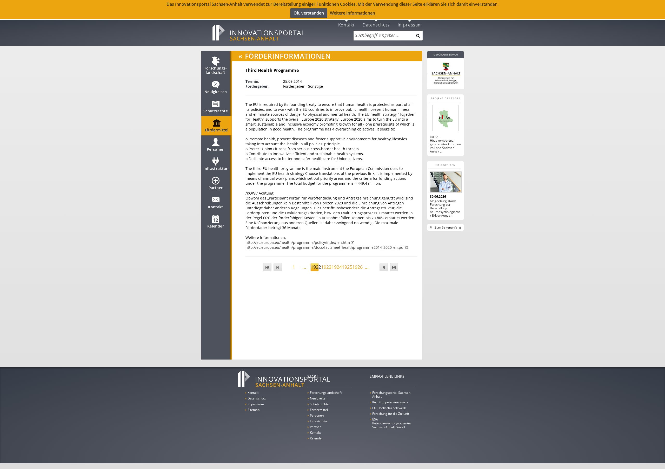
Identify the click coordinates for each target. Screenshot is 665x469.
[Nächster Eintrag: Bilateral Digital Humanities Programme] (384, 267)
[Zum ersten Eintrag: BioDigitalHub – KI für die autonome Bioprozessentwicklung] (267, 267)
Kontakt (346, 24)
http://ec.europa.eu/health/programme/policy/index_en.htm (297, 242)
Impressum (410, 24)
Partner (216, 187)
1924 (335, 267)
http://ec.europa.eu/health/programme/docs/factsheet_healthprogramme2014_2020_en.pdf (325, 247)
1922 (315, 267)
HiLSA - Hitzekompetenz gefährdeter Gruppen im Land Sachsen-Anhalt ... (445, 144)
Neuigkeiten (215, 91)
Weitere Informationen (352, 13)
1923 (325, 267)
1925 (346, 267)
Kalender (215, 226)
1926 (356, 267)
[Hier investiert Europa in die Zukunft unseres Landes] (445, 72)
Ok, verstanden (309, 13)
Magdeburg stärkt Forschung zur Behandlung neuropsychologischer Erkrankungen (445, 208)
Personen (215, 149)
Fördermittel (216, 130)
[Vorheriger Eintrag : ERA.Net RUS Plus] (278, 267)
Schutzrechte (215, 110)
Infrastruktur (215, 168)
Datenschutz (376, 24)
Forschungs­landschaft (215, 70)
